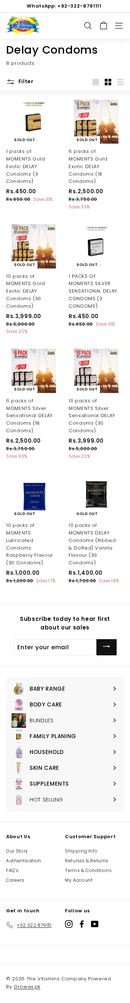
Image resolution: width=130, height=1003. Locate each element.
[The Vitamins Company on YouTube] (95, 923)
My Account (79, 880)
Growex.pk (27, 986)
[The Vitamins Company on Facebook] (82, 923)
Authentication (23, 861)
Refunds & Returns (87, 861)
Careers (15, 880)
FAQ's (12, 870)
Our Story (17, 851)
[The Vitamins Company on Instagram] (69, 923)
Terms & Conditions (88, 870)
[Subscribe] (106, 647)
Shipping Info (81, 851)
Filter (25, 81)
